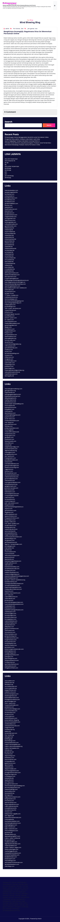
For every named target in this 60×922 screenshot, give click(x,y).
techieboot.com (10, 202)
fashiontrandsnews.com (12, 275)
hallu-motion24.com (11, 829)
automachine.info (10, 531)
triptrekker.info (9, 548)
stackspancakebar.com (12, 821)
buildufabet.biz (9, 271)
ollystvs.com (8, 509)
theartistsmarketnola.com (13, 817)
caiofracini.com (9, 497)
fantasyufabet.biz (10, 233)
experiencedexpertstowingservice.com (17, 576)
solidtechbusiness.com (12, 572)
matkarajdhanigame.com (12, 415)
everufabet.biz (9, 267)
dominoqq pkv (21, 882)
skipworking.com (10, 756)
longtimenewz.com (10, 640)
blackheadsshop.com (11, 578)
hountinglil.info (9, 430)
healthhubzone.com (11, 209)
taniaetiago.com (10, 365)
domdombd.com (10, 625)
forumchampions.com (11, 694)
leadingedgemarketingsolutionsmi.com (17, 280)
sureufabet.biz (9, 256)
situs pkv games (10, 886)
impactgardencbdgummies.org (14, 370)
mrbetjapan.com (10, 776)
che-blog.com (9, 422)
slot (36, 29)
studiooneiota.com (10, 525)
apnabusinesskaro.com (12, 864)
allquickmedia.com (10, 769)
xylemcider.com (10, 363)
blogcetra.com (9, 505)
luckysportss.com (10, 642)
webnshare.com (10, 480)
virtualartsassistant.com (12, 585)
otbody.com (8, 750)
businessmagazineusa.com (13, 561)
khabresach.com (10, 859)
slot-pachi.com (9, 456)
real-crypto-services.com (13, 308)
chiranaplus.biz (9, 819)
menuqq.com (7, 882)
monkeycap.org (10, 729)
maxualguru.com (10, 452)
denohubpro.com (10, 520)
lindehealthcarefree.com (12, 396)
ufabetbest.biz (9, 254)
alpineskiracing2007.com (12, 836)
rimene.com (8, 812)
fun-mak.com (9, 595)
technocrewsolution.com (12, 722)
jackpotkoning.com (11, 636)
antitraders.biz (9, 290)
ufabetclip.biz (9, 230)
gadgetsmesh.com (10, 486)
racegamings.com (10, 653)
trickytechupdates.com (12, 855)
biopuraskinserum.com (12, 804)
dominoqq (8, 168)
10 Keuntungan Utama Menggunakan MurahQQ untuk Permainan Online (27, 137)
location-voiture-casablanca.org (15, 580)
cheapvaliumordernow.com (13, 589)
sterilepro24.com (10, 570)
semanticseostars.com (12, 475)
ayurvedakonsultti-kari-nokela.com (16, 288)
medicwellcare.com (11, 563)
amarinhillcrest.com (11, 733)
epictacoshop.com (10, 802)
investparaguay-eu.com (12, 314)
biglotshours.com (10, 220)
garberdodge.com (10, 701)
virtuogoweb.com (10, 218)
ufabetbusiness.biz (10, 239)
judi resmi (11, 888)
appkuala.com (9, 780)
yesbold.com (9, 207)
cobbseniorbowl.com (11, 297)
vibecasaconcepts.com (12, 555)
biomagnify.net (9, 376)
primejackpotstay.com (12, 655)
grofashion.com (9, 647)
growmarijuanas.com (11, 479)
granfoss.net (8, 832)
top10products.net (10, 400)
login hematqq (13, 903)
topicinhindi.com (10, 392)
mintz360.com (9, 443)
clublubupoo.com (10, 612)
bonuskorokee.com (11, 617)
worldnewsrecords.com (12, 568)
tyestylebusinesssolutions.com (14, 604)
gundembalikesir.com (11, 203)
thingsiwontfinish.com (11, 668)
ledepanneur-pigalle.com (12, 814)
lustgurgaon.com (10, 435)
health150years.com (11, 718)
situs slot (25, 888)
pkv (6, 172)
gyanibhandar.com (10, 226)
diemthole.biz (9, 765)
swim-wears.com (10, 703)
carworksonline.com (11, 711)
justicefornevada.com (11, 488)
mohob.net (8, 445)
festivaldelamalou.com (12, 698)
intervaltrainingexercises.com (14, 602)
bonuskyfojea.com (10, 615)
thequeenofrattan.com (12, 518)
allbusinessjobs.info (10, 398)
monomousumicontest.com (13, 537)
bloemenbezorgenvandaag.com (15, 786)
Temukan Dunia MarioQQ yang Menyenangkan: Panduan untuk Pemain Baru (28, 143)
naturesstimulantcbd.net (12, 372)
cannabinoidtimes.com (12, 464)
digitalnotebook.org (11, 450)
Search (8, 121)
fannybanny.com (10, 632)
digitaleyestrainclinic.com (12, 844)
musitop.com (9, 350)
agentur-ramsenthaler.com (13, 544)
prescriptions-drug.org (12, 720)
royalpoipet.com (10, 606)
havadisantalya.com (11, 198)
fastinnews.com (9, 630)
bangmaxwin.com (10, 799)
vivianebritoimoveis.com (12, 726)
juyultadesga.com (10, 306)
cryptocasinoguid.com (12, 278)
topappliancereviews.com (13, 853)
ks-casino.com (9, 320)
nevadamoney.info (10, 810)
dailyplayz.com (9, 627)
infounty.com (9, 312)
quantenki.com (9, 559)
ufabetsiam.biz (9, 235)
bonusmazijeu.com (10, 613)
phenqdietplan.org (10, 338)
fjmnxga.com (9, 795)
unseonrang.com (10, 501)
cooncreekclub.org (10, 688)
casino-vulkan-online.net (12, 838)
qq (5, 164)
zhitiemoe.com (9, 357)
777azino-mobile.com (11, 295)
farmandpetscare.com (12, 494)
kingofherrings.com (11, 774)
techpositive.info (10, 499)
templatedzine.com (11, 335)
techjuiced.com (9, 213)
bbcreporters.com (10, 276)
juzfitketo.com (9, 366)
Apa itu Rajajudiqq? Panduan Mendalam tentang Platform (22, 141)
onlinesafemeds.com (11, 224)
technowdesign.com (11, 299)
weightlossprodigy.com (12, 447)
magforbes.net (9, 727)
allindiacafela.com (10, 834)
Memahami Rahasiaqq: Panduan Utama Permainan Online (22, 145)
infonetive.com (9, 801)
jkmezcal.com (9, 600)
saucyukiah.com (10, 681)
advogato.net (9, 737)
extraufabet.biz (9, 245)
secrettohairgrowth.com (12, 787)
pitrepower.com (10, 840)
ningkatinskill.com (10, 331)
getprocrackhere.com (12, 628)
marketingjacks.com (11, 851)
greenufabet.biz (10, 241)
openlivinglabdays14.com (12, 286)
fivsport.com (9, 333)
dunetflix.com (9, 342)
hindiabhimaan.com (11, 857)
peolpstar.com (9, 707)
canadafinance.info (11, 808)
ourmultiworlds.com (11, 686)
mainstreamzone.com (11, 477)
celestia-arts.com (10, 692)
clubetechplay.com (11, 623)
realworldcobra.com (11, 529)
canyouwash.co (9, 196)
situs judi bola (25, 897)
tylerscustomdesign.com (12, 709)
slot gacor (17, 890)
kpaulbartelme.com (11, 582)
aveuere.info (8, 462)
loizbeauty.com (9, 757)
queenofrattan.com (11, 516)
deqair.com (8, 327)
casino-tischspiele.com (12, 748)
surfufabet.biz (9, 252)
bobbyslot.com (9, 439)
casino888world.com (11, 597)
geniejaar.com (9, 437)
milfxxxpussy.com (10, 346)
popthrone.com (10, 417)
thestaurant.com (10, 608)
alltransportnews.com (11, 273)
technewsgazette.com (12, 771)
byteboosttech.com (11, 215)
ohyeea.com (8, 355)
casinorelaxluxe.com (11, 621)
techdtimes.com (10, 200)
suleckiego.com (9, 866)
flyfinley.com (9, 426)
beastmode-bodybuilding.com (14, 404)
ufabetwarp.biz (9, 228)
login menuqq (16, 901)
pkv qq (14, 882)
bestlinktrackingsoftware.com (14, 610)
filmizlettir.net (9, 684)
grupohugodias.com (11, 325)
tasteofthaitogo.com (11, 789)
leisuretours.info (9, 490)
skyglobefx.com (9, 540)
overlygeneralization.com (12, 482)
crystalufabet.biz (10, 263)
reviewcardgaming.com (12, 574)
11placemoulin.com (10, 441)
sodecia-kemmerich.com (12, 593)
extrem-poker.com (11, 318)
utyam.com (8, 351)
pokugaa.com (9, 657)
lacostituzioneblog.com (12, 353)
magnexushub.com (10, 217)
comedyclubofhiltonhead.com (14, 583)
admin (7, 29)
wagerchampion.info (11, 535)
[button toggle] (54, 5)
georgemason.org (10, 391)
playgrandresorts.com (12, 660)
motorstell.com (9, 716)
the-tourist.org (9, 735)
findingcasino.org (10, 527)
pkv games (31, 29)
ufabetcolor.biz (9, 243)
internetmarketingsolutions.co (14, 507)
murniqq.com (21, 899)
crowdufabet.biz (10, 269)
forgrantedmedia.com (11, 705)
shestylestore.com (10, 666)
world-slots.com (10, 419)
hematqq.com (7, 901)
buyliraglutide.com (10, 222)
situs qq (15, 884)
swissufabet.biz (9, 237)
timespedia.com (10, 761)
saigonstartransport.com (12, 797)
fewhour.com (9, 471)
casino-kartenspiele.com (12, 744)
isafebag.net (8, 739)
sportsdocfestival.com (12, 664)
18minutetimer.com (11, 473)
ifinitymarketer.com (11, 634)
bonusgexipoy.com (10, 619)
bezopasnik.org (9, 793)
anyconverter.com (10, 759)
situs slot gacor (47, 84)
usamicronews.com (11, 645)
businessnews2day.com (12, 567)
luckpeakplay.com (10, 643)
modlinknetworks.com (11, 638)
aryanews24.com (10, 291)
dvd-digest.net (9, 816)
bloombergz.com (10, 741)
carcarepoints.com (11, 321)
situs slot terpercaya (11, 159)
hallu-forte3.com (10, 827)
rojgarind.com (9, 469)
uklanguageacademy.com (13, 394)
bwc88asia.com (9, 316)
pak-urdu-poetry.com (12, 503)
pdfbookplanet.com (11, 514)
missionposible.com (11, 846)
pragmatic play (8, 890)
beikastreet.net (9, 683)
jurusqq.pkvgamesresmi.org (11, 910)
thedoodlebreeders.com (12, 323)
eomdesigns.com (10, 546)
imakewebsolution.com (12, 421)
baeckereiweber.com (11, 190)
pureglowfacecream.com (13, 772)
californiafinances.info (11, 806)
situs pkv (19, 886)
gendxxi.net (8, 550)
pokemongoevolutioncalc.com (14, 649)
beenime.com (9, 591)
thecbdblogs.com (10, 861)
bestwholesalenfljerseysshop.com (15, 284)
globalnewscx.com (10, 510)
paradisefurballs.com (11, 460)
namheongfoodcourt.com (13, 823)
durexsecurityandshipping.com (14, 301)
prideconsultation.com (12, 428)
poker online (23, 903)
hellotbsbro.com (10, 492)
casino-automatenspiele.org (13, 746)
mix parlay (7, 899)
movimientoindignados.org (13, 344)
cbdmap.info (9, 411)
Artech (39, 919)
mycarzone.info (9, 554)
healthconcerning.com (12, 467)
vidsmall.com (9, 565)
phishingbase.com (10, 651)
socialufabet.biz (9, 250)
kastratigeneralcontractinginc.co (15, 282)
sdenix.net (8, 731)
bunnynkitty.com (10, 791)
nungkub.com (9, 359)
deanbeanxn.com (10, 413)
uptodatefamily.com (11, 348)
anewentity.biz (9, 778)
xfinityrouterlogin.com (11, 849)
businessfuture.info (10, 407)
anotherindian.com (10, 361)
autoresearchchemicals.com (14, 862)
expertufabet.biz (10, 232)
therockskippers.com (11, 831)
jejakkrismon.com (10, 763)
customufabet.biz (10, 258)
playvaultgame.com (11, 658)
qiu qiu (7, 163)
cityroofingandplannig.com (13, 303)
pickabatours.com (10, 402)
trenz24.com (9, 754)
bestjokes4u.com (10, 434)
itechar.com (8, 205)
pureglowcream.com (11, 784)
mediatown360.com (11, 842)
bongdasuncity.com (11, 454)
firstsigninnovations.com (12, 699)
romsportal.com (10, 662)
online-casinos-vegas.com (13, 847)
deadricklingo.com (10, 539)
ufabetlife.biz (9, 247)
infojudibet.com (9, 409)
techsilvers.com (10, 329)
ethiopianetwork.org (11, 484)
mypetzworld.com (10, 310)
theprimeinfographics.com (13, 587)
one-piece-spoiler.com (12, 524)
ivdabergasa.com (10, 305)
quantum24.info (9, 557)
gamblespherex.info (11, 542)
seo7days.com (9, 782)
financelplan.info (10, 406)
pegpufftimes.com (10, 690)
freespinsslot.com (10, 458)
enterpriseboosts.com (12, 742)
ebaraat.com (9, 211)
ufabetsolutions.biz (10, 248)
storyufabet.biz (9, 260)
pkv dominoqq (9, 176)
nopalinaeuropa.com (11, 374)
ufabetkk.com (9, 767)
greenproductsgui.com (12, 465)
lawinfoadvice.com (10, 336)
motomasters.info (10, 552)
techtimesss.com (10, 713)
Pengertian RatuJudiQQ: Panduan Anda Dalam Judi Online (22, 139)
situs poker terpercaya (12, 166)
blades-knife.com (10, 522)
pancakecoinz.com (10, 424)
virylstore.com (9, 714)
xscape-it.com (9, 293)
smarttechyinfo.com (11, 449)
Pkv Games (16, 29)
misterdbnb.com (10, 598)
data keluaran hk (10, 161)
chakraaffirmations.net (12, 432)
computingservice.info (11, 495)
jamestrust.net (9, 752)
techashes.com (9, 194)
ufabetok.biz (8, 265)
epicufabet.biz (9, 262)
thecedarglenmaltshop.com (13, 389)
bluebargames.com (11, 696)
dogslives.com (9, 512)
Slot (22, 29)
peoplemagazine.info (11, 192)
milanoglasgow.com (11, 825)
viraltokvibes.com (10, 724)
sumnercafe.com (10, 340)
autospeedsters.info (11, 533)
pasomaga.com (9, 368)
